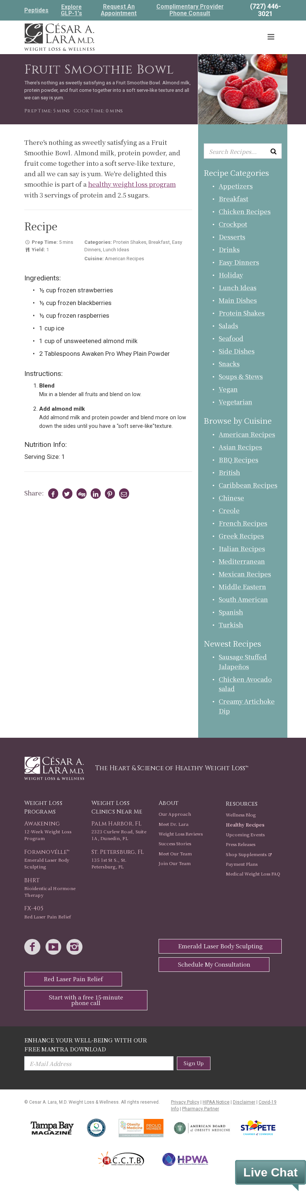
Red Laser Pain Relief (73, 979)
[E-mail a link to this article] (123, 493)
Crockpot (233, 223)
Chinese (231, 497)
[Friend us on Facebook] (34, 947)
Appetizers (236, 185)
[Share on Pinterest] (108, 493)
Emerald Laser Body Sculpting (220, 946)
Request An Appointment (119, 10)
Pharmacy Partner (200, 1108)
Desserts (232, 236)
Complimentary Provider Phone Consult (190, 10)
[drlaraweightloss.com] (59, 36)
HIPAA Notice (216, 1102)
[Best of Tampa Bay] (52, 1128)
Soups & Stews (241, 376)
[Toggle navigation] (271, 37)
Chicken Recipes (245, 211)
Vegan (228, 389)
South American (243, 599)
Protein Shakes (242, 312)
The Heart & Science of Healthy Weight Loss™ (172, 768)
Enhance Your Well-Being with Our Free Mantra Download (85, 1044)
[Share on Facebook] (52, 493)
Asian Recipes (240, 446)
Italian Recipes (242, 548)
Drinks (229, 249)
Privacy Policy (185, 1102)
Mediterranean (242, 561)
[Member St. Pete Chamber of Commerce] (258, 1127)
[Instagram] (76, 947)
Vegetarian (235, 401)
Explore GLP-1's (71, 10)
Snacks (229, 363)
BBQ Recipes (238, 459)
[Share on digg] (80, 493)
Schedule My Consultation (214, 964)
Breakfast (233, 198)
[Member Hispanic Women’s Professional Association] (185, 1159)
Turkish (231, 624)
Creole (229, 510)
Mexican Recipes (245, 573)
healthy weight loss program (132, 184)
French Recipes (243, 523)
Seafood (231, 338)
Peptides (36, 10)
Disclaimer (244, 1102)
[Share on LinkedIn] (94, 493)
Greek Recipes (241, 535)
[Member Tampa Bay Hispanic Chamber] (121, 1159)
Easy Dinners (239, 262)
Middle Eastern (242, 586)
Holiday (231, 274)
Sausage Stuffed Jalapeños (243, 661)
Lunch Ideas (237, 287)
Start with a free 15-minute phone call (86, 1000)
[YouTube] (55, 947)
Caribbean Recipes (248, 484)
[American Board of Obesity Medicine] (202, 1128)
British (229, 472)
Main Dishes (238, 300)
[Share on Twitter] (66, 493)
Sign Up (194, 1063)
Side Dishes (237, 350)
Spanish (231, 611)
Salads (228, 325)
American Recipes (247, 434)
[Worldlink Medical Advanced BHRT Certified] (96, 1128)
